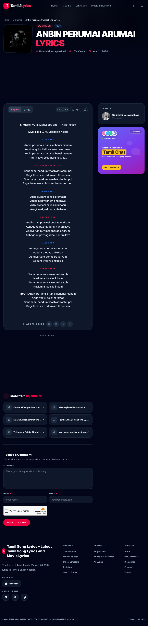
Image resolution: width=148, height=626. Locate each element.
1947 (58, 26)
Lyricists (81, 5)
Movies (66, 5)
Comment (9, 465)
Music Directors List (104, 556)
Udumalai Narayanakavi (52, 51)
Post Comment (16, 522)
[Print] (85, 109)
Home (54, 5)
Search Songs (70, 572)
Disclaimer (129, 562)
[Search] (142, 5)
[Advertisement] (74, 79)
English (15, 109)
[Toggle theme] (134, 5)
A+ (66, 109)
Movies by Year (70, 556)
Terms (131, 619)
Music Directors (101, 5)
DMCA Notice (131, 556)
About (127, 551)
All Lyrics (98, 562)
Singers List (100, 551)
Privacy (128, 567)
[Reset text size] (62, 110)
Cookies (142, 619)
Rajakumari (17, 20)
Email (53, 494)
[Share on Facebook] (49, 324)
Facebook (13, 583)
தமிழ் (27, 109)
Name (7, 494)
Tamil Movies (69, 551)
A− (58, 109)
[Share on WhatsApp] (63, 324)
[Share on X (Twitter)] (56, 324)
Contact (128, 572)
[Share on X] (15, 597)
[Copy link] (70, 324)
